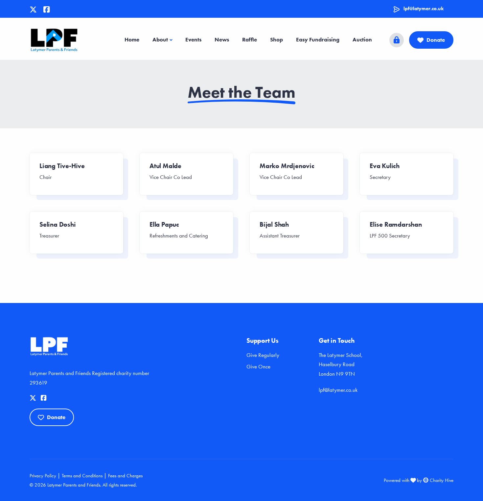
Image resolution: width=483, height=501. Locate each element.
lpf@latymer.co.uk (423, 8)
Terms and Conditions (82, 475)
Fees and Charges (125, 475)
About (160, 39)
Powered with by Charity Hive (418, 480)
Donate (435, 39)
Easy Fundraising (317, 39)
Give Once (258, 366)
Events (193, 39)
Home (132, 39)
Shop (276, 39)
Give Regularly (262, 355)
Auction (362, 39)
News (222, 39)
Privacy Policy (43, 475)
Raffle (249, 39)
